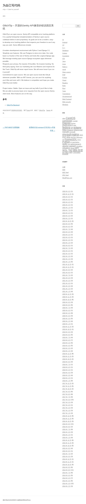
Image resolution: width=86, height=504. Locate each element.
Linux (64, 64)
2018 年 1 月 (66, 381)
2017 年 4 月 (66, 405)
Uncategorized (67, 96)
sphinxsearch (75, 144)
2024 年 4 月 (66, 216)
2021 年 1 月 (66, 291)
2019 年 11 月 (66, 327)
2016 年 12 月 (66, 416)
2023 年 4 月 (66, 237)
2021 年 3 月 (66, 286)
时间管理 (65, 154)
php (68, 137)
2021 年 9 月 (66, 270)
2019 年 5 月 (66, 343)
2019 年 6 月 (66, 340)
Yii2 (70, 150)
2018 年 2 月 (66, 378)
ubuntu (65, 146)
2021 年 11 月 (66, 267)
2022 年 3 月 (66, 256)
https (64, 130)
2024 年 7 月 (66, 210)
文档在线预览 (76, 152)
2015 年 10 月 (66, 446)
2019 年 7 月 (66, 337)
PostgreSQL (71, 139)
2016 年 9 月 (66, 424)
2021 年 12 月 (66, 264)
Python (64, 77)
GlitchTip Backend (13, 105)
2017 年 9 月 (66, 391)
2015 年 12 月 (66, 440)
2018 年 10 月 (66, 359)
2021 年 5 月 (66, 281)
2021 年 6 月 (66, 278)
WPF (77, 148)
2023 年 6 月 (66, 232)
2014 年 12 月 (66, 459)
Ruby (64, 86)
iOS (63, 59)
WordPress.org (67, 178)
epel (74, 125)
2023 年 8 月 (66, 226)
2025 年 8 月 (66, 199)
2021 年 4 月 (66, 283)
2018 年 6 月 (66, 367)
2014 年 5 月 (66, 478)
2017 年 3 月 (66, 408)
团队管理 (78, 150)
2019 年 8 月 (66, 335)
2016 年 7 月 (66, 429)
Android (64, 42)
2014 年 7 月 (66, 473)
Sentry (48, 110)
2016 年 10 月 (66, 421)
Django (66, 123)
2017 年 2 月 (66, 410)
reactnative (75, 142)
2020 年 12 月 (66, 294)
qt (71, 142)
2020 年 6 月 (66, 310)
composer (67, 120)
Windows (65, 104)
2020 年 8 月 (66, 305)
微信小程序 (69, 152)
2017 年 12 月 (66, 383)
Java (64, 61)
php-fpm (73, 137)
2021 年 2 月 (66, 289)
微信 (63, 152)
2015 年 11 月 (66, 443)
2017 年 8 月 (66, 394)
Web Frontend (66, 99)
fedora (66, 127)
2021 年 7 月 (66, 275)
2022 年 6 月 (66, 251)
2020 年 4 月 (66, 316)
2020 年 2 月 (66, 321)
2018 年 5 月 (66, 370)
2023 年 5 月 (66, 235)
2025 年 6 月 (66, 202)
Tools (28, 110)
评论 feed (65, 175)
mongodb (72, 132)
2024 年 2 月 (66, 218)
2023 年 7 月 (66, 229)
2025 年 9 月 (66, 197)
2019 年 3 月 (66, 348)
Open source (66, 72)
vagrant (72, 146)
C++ (63, 48)
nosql (64, 69)
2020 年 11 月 (66, 297)
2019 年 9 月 (66, 332)
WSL (65, 150)
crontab (75, 121)
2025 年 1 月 (66, 207)
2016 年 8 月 (66, 427)
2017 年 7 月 (66, 397)
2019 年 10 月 (66, 329)
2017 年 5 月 (66, 402)
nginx (75, 134)
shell (69, 144)
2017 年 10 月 (66, 389)
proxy (79, 140)
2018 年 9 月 (66, 362)
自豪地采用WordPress (24, 500)
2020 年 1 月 (66, 324)
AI (63, 40)
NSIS (81, 135)
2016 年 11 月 (66, 418)
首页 (4, 16)
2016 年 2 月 (66, 435)
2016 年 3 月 (66, 432)
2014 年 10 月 (66, 464)
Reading (65, 83)
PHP (63, 75)
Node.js (64, 67)
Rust (63, 88)
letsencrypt (78, 130)
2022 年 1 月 (66, 262)
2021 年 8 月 (66, 272)
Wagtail (72, 148)
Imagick (70, 130)
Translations (66, 94)
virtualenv (66, 148)
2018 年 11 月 (66, 356)
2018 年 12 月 (66, 354)
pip (63, 140)
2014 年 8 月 (66, 470)
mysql (66, 134)
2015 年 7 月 (66, 454)
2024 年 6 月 (66, 213)
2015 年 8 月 (66, 451)
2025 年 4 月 (66, 205)
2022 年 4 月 (66, 253)
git (72, 128)
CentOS (70, 118)
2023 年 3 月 (66, 240)
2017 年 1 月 (66, 413)
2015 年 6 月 (66, 456)
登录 (63, 170)
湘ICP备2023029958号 (10, 500)
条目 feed (65, 172)
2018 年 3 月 (66, 375)
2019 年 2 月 (66, 351)
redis (64, 144)
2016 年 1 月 (66, 437)
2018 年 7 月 (66, 364)
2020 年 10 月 (66, 299)
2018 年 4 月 (66, 372)
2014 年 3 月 (66, 483)
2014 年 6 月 (66, 475)
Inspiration (65, 56)
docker (73, 123)
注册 (63, 167)
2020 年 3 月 (66, 318)
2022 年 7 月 (66, 248)
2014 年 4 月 (66, 481)
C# (63, 45)
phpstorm (79, 137)
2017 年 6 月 (66, 400)
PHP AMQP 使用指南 (11, 127)
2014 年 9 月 (66, 467)
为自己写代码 (11, 5)
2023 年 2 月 (66, 243)
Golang (64, 53)
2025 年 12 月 (66, 194)
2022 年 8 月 (66, 245)
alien (63, 118)
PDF (64, 137)
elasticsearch (67, 125)
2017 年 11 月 (66, 386)
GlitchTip (42, 110)
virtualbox (79, 146)
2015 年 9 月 (66, 448)
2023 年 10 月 (66, 221)
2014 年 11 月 (66, 462)
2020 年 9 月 (66, 302)
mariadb (65, 132)
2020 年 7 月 (66, 308)
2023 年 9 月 (66, 224)
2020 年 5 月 (66, 313)
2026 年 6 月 (66, 191)
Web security (66, 102)
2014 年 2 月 (66, 486)
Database (65, 50)
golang (77, 127)
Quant (64, 80)
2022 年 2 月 (66, 259)
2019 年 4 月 (66, 345)
